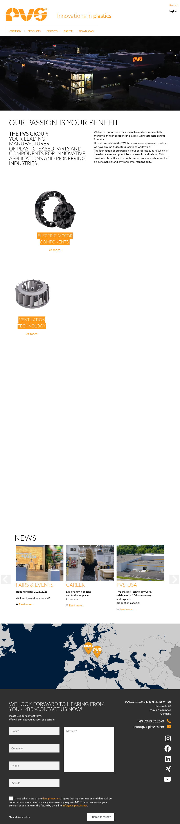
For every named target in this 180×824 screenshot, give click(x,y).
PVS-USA (127, 584)
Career (68, 31)
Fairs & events (34, 584)
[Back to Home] (26, 18)
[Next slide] (174, 579)
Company (15, 31)
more (56, 250)
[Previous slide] (6, 579)
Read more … (26, 604)
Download (86, 31)
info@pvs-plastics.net (75, 805)
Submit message (101, 817)
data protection (51, 798)
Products (34, 31)
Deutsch (173, 5)
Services (52, 31)
